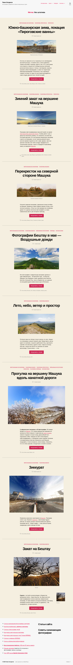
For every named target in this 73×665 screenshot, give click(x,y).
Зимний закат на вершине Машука (36, 100)
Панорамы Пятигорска (41, 23)
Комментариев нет (37, 36)
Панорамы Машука (34, 94)
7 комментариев (37, 382)
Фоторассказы (44, 3)
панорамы (38, 290)
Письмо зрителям (9, 648)
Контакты (62, 3)
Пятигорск (51, 23)
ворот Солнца (47, 433)
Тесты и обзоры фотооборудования (14, 641)
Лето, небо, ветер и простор (36, 305)
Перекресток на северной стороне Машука (36, 173)
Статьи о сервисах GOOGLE (12, 638)
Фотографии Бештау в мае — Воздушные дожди (36, 237)
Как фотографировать (16, 626)
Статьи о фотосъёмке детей (12, 629)
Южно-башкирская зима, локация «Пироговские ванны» (36, 29)
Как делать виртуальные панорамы (14, 632)
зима (31, 83)
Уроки (50, 3)
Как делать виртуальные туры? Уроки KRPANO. (17, 635)
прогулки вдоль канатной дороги (29, 134)
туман (23, 156)
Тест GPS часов (15, 653)
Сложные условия (41, 83)
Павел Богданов (7, 2)
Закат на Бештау (36, 548)
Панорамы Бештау (30, 230)
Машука (33, 146)
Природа (52, 230)
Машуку (28, 431)
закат (28, 83)
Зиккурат (36, 467)
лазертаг (34, 520)
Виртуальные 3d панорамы (26, 23)
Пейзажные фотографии (42, 230)
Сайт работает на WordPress (21, 661)
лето (31, 290)
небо (36, 83)
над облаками (38, 154)
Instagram (56, 3)
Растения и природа (35, 369)
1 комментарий (37, 243)
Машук (33, 83)
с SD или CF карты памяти (19, 645)
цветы (45, 290)
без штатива (24, 83)
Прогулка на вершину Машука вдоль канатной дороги (36, 375)
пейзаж (42, 290)
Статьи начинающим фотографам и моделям (17, 623)
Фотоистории (59, 230)
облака (34, 290)
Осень (31, 220)
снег (33, 452)
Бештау (28, 290)
